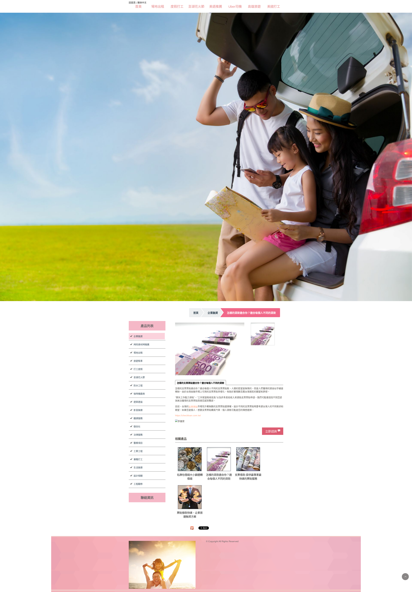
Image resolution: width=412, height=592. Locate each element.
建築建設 (138, 402)
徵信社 (137, 426)
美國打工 (273, 6)
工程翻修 (138, 484)
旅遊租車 (138, 361)
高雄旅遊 (254, 6)
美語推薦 (215, 6)
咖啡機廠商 (139, 393)
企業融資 (138, 336)
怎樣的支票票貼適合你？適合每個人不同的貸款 (200, 383)
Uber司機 (235, 6)
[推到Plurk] (192, 528)
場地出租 (157, 6)
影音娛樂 (138, 410)
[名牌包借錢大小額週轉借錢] (189, 459)
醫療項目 (138, 443)
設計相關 (138, 475)
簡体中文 (141, 2)
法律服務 (138, 434)
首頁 (138, 6)
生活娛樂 (138, 467)
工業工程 (138, 451)
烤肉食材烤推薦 (141, 344)
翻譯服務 (138, 418)
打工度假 (138, 369)
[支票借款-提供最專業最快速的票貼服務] (248, 459)
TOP (405, 576)
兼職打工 (138, 459)
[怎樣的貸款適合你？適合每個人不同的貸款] (219, 459)
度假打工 (177, 6)
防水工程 (138, 385)
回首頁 (132, 2)
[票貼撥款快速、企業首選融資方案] (189, 497)
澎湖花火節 (196, 6)
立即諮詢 (271, 431)
